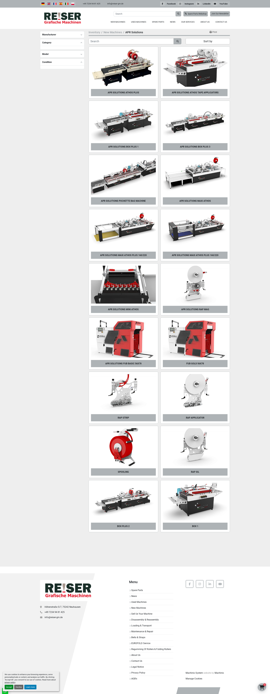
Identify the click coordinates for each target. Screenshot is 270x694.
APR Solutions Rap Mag (195, 309)
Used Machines (138, 22)
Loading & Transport (141, 625)
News (172, 22)
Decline (19, 687)
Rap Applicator (195, 417)
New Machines (118, 22)
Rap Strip (123, 417)
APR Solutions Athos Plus (123, 92)
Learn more (30, 687)
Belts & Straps (138, 637)
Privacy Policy (138, 672)
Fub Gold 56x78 (195, 363)
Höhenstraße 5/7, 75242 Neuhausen (63, 607)
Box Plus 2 (123, 526)
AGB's (134, 678)
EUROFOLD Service (140, 643)
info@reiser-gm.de (115, 4)
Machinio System (194, 673)
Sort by (207, 41)
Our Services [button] (187, 22)
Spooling (123, 472)
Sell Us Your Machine (141, 613)
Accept (9, 687)
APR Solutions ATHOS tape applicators (195, 92)
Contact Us (221, 22)
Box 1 (195, 526)
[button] (118, 22)
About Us (205, 22)
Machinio (219, 673)
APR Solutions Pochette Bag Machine (123, 201)
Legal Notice (137, 667)
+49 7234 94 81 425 (91, 4)
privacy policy (10, 682)
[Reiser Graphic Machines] (67, 590)
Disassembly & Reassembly (145, 619)
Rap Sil (195, 472)
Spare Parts (158, 22)
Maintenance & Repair (142, 631)
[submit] (178, 13)
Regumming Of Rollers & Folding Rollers (151, 649)
